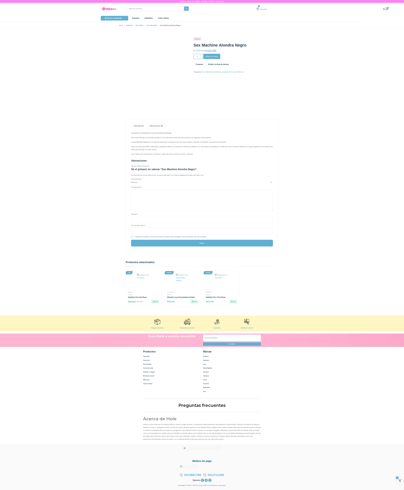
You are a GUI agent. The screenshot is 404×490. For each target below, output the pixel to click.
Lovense (206, 372)
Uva (204, 391)
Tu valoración (136, 187)
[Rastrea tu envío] (247, 322)
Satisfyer (130, 294)
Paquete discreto (157, 328)
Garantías (217, 328)
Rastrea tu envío (247, 328)
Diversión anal (148, 368)
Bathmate (206, 387)
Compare (199, 64)
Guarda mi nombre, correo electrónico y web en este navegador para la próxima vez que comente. (171, 237)
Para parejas (147, 364)
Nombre (134, 214)
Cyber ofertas (147, 383)
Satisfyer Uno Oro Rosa (137, 297)
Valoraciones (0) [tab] (156, 126)
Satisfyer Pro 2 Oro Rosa (215, 297)
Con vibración (151, 25)
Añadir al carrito (212, 56)
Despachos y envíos (187, 328)
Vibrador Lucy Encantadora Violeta (181, 297)
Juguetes (129, 25)
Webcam (240, 72)
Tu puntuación (137, 179)
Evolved (169, 294)
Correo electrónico (138, 225)
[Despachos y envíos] (187, 322)
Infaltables (217, 72)
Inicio (121, 25)
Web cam (146, 380)
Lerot (205, 380)
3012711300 (215, 475)
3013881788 (192, 475)
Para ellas (139, 25)
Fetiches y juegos (149, 372)
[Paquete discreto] (157, 322)
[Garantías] (217, 322)
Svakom (206, 356)
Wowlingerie (207, 368)
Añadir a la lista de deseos (218, 64)
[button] (155, 301)
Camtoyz (206, 376)
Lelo (204, 364)
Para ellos (146, 360)
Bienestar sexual (148, 376)
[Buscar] (186, 9)
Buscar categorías (114, 18)
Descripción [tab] (139, 126)
